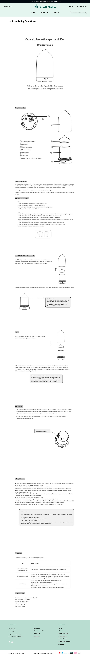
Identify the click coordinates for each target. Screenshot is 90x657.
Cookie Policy (49, 653)
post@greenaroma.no (17, 636)
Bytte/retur (61, 644)
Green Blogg (37, 633)
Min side (61, 630)
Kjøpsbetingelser (63, 636)
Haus (23, 653)
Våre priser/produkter (39, 630)
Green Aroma (37, 628)
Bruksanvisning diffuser (64, 641)
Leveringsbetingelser (64, 638)
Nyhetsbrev (36, 636)
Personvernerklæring (39, 653)
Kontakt (60, 628)
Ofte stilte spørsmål (63, 633)
